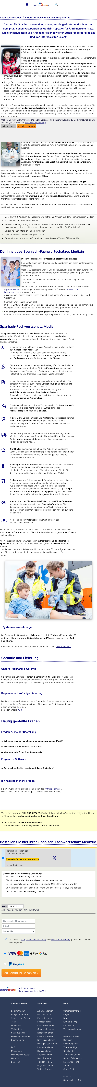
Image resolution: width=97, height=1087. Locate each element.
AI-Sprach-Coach (71, 1054)
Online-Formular (63, 646)
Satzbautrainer (18, 1032)
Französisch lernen (46, 1025)
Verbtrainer (16, 1029)
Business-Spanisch (72, 1036)
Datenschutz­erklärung (36, 939)
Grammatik (16, 1025)
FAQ (13, 1047)
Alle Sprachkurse (27, 988)
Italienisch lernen (45, 1032)
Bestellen (15, 1062)
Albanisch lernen (45, 1011)
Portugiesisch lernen (47, 1043)
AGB (20, 710)
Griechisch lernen (45, 1029)
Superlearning (17, 1040)
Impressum (68, 1025)
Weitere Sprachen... (46, 1069)
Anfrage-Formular (53, 789)
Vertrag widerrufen (72, 1029)
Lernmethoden (18, 1011)
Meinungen (16, 1051)
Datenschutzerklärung (35, 122)
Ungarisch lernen (45, 1065)
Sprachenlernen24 (72, 1011)
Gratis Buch (68, 1069)
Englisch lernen (44, 1018)
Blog (65, 1018)
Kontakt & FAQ (70, 1021)
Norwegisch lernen (46, 1040)
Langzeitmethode (19, 1014)
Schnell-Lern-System (21, 1018)
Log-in (66, 1014)
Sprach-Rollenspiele (72, 1058)
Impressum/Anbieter (28, 991)
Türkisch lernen (44, 1062)
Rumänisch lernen (45, 1047)
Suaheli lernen (44, 1058)
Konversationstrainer (21, 1036)
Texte (13, 1021)
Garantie (15, 1058)
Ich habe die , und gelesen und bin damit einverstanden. (50, 939)
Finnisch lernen (44, 1021)
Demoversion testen (20, 1054)
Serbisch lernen (44, 1051)
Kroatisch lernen (45, 1036)
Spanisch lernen (12, 289)
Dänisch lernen (44, 1014)
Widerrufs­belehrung (60, 939)
